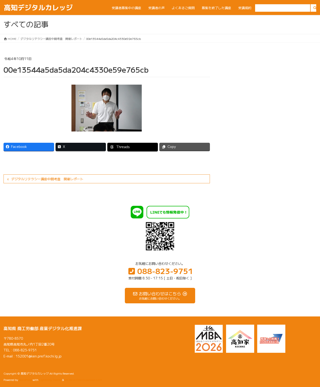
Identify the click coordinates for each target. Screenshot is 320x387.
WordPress (25, 380)
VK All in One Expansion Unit (83, 380)
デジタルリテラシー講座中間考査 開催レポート (47, 179)
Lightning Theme (50, 380)
